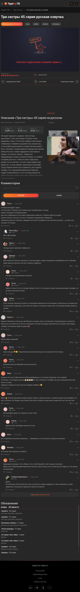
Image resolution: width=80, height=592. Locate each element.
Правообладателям (40, 574)
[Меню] (2, 3)
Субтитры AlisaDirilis (8, 513)
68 (73, 342)
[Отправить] (77, 188)
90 (73, 329)
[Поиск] (71, 3)
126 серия (9, 548)
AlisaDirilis (18, 513)
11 (73, 367)
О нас (40, 578)
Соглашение (40, 571)
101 (73, 226)
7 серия (12, 536)
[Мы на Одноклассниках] (43, 587)
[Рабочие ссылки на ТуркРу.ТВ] (49, 587)
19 (73, 355)
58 (73, 403)
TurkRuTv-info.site (40, 582)
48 (73, 311)
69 (73, 388)
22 (73, 490)
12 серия (11, 530)
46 (73, 454)
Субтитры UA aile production (10, 525)
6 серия (12, 542)
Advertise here (51, 113)
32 (73, 294)
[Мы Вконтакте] (30, 587)
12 (73, 266)
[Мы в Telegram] (37, 587)
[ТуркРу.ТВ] (12, 3)
